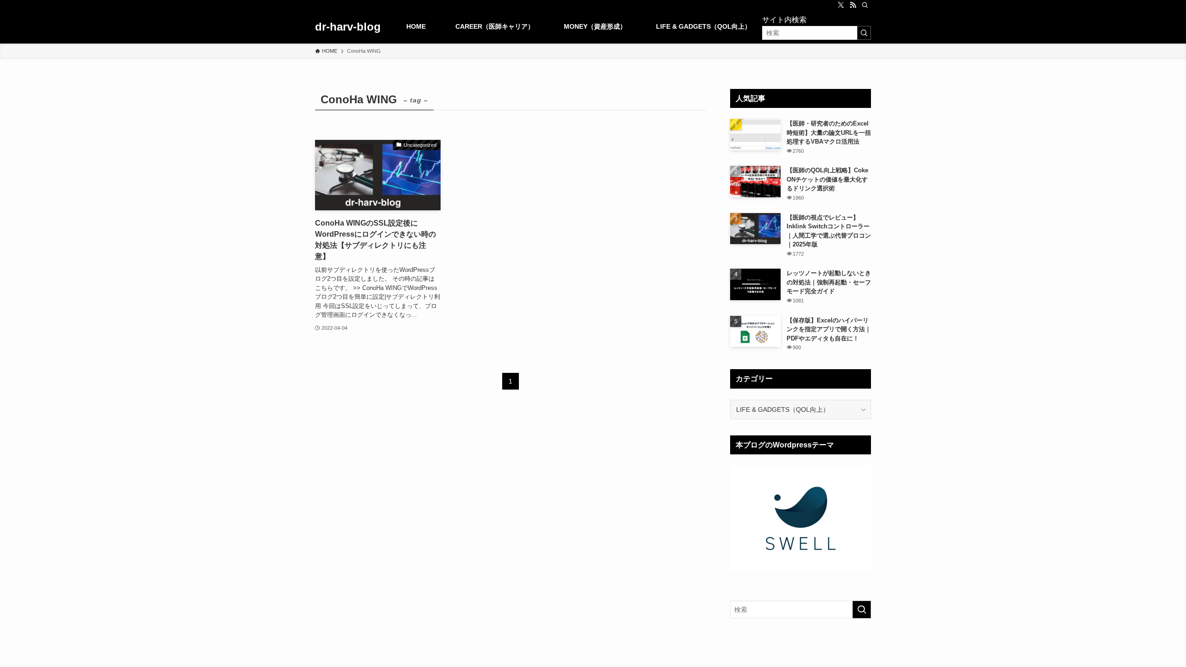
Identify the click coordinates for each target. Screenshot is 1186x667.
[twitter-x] (841, 5)
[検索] (865, 5)
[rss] (853, 5)
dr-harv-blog (348, 26)
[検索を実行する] (864, 33)
